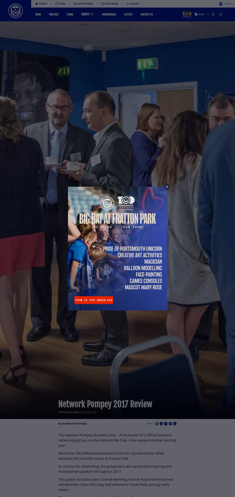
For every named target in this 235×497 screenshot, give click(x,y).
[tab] (167, 186)
